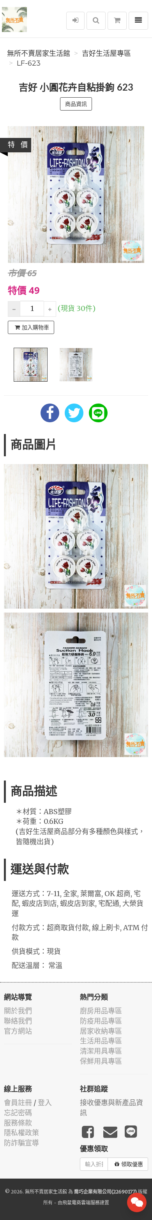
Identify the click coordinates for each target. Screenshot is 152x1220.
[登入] (75, 21)
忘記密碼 (18, 1112)
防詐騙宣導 (21, 1142)
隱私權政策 (21, 1132)
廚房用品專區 (101, 1010)
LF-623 (29, 63)
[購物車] (117, 21)
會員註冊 (18, 1102)
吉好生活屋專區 (106, 53)
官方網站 (18, 1031)
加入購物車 (35, 327)
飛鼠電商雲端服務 (81, 1203)
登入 (45, 1102)
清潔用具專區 (101, 1051)
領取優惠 (132, 1164)
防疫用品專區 (101, 1020)
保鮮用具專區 (101, 1061)
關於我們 (18, 1010)
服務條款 (18, 1122)
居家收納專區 (101, 1031)
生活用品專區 (101, 1040)
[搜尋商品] (96, 21)
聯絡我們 (18, 1020)
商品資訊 (76, 103)
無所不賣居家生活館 (38, 53)
